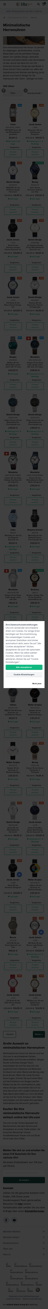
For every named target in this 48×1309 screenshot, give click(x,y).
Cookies (19, 630)
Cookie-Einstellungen (24, 674)
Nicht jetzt (36, 683)
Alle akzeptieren (24, 667)
